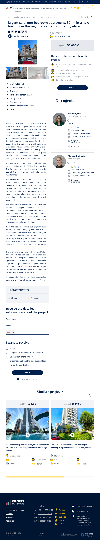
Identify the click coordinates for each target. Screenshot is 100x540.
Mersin (36, 17)
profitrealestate (82, 511)
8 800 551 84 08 (44, 521)
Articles (55, 8)
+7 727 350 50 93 (45, 513)
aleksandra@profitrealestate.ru (84, 173)
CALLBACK (88, 7)
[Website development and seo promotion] (87, 535)
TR (20, 2)
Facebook (62, 510)
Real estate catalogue (32, 8)
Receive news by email (28, 379)
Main (16, 8)
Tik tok (61, 520)
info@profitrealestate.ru (88, 2)
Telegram (62, 523)
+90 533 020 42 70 (78, 170)
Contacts (18, 11)
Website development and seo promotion (69, 535)
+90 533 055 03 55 (78, 130)
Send (27, 373)
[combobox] (10, 332)
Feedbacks (63, 8)
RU (60, 2)
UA (47, 2)
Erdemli (44, 17)
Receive (72, 88)
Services (9, 514)
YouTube (62, 513)
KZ (33, 2)
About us (22, 8)
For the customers (46, 8)
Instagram (62, 517)
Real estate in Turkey (22, 17)
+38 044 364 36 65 (45, 517)
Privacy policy (41, 534)
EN (78, 2)
